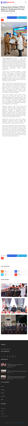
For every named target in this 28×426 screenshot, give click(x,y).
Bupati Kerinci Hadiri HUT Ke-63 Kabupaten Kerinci (17, 371)
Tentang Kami (3, 408)
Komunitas (3, 396)
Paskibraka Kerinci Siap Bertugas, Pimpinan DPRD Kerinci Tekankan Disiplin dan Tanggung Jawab (14, 306)
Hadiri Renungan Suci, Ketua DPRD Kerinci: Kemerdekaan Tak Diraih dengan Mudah (14, 324)
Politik (2, 399)
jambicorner (11, 13)
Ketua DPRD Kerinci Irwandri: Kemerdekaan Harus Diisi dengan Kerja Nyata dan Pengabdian (14, 290)
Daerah (2, 386)
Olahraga (2, 389)
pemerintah (9, 363)
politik (8, 375)
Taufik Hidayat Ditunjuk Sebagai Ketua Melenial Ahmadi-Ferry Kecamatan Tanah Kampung (16, 377)
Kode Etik (2, 413)
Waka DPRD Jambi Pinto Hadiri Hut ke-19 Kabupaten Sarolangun (15, 365)
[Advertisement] (14, 196)
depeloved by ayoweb (20, 422)
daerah (8, 370)
